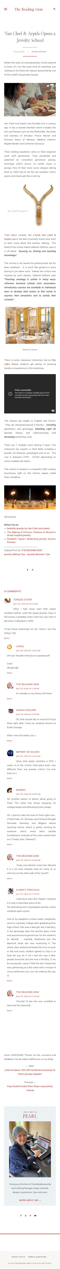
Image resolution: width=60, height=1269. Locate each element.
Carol (20, 646)
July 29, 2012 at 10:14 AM (25, 604)
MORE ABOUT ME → (30, 1200)
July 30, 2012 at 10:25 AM (28, 860)
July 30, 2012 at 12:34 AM (28, 756)
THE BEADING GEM (31, 550)
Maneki (21, 789)
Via (6, 516)
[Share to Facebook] (27, 569)
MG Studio (47, 1263)
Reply (7, 638)
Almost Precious (27, 889)
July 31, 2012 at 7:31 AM (27, 996)
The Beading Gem (29, 9)
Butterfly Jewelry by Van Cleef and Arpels (28, 528)
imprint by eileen (27, 751)
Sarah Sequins (26, 710)
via (14, 516)
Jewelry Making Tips (14, 554)
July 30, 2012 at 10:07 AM (28, 794)
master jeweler (39, 52)
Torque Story (22, 599)
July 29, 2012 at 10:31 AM (28, 651)
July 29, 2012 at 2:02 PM (27, 714)
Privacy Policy (18, 1257)
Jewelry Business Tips (39, 554)
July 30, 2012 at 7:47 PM (27, 894)
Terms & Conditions (37, 1257)
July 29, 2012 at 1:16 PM (27, 688)
